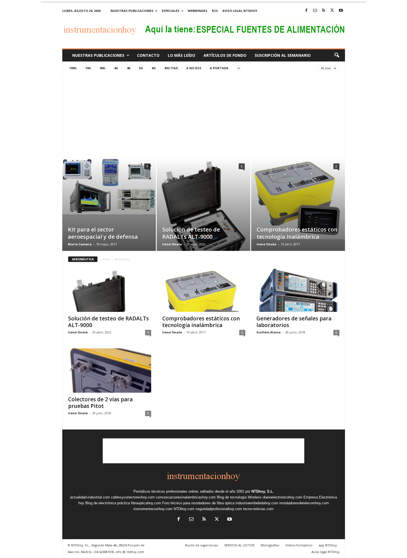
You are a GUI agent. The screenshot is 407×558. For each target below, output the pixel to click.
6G (154, 68)
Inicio (105, 259)
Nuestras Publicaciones (98, 55)
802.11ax (171, 68)
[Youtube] (341, 11)
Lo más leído (181, 55)
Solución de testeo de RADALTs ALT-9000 (191, 233)
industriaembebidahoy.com (257, 503)
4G (116, 68)
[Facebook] (306, 11)
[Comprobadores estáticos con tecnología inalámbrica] (298, 198)
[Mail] (315, 11)
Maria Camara (80, 244)
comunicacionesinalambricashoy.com (186, 497)
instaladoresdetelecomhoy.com (304, 503)
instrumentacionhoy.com (152, 509)
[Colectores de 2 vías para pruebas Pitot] (109, 370)
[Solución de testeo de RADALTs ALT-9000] (203, 213)
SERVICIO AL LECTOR (239, 545)
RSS (215, 11)
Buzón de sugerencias (201, 545)
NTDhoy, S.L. (262, 491)
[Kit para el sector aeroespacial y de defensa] (109, 186)
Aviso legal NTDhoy (239, 11)
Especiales (170, 11)
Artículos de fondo (225, 55)
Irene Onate (172, 244)
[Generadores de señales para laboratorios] (297, 290)
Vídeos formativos (298, 545)
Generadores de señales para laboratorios (293, 322)
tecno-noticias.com (258, 509)
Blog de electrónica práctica (107, 503)
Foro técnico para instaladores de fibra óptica (198, 503)
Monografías (270, 545)
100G (73, 68)
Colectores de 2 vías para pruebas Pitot (100, 403)
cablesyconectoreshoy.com (133, 497)
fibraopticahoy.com (146, 503)
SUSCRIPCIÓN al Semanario (283, 55)
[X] (332, 11)
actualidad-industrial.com (90, 497)
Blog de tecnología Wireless (239, 497)
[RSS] (323, 11)
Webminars (197, 11)
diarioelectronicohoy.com (282, 497)
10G (88, 68)
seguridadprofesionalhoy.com (218, 509)
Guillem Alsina (268, 332)
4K (128, 68)
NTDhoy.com (184, 509)
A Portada (219, 68)
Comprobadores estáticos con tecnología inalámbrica (297, 233)
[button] (337, 55)
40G (102, 68)
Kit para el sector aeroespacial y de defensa (103, 233)
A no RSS (193, 68)
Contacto (148, 55)
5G (141, 68)
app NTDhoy (328, 545)
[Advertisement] (203, 116)
